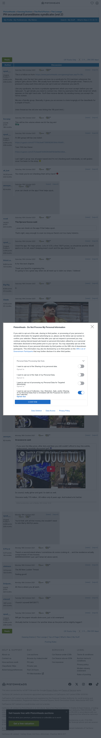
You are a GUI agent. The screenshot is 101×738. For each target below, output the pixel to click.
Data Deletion (36, 411)
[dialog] (50, 369)
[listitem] (50, 361)
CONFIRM (32, 402)
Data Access (50, 411)
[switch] (81, 366)
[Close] (93, 327)
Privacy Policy (64, 411)
